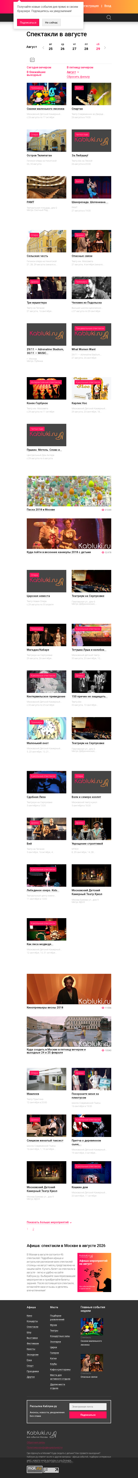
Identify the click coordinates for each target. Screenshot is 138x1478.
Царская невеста (38, 596)
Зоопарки (55, 1341)
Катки (53, 1358)
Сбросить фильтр (78, 76)
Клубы (53, 1364)
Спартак (77, 108)
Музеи (53, 1325)
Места (54, 1307)
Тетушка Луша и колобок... (89, 649)
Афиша (31, 1307)
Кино (29, 1315)
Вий (29, 843)
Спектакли (32, 1326)
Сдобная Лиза (36, 797)
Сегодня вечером (39, 67)
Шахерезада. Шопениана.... (90, 202)
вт (51, 46)
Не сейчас (51, 22)
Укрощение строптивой (87, 843)
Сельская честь (37, 256)
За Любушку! (80, 155)
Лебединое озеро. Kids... (43, 890)
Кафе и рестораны (60, 1369)
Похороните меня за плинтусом (85, 1095)
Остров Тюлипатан (39, 155)
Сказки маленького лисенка (45, 108)
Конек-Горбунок (37, 403)
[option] (51, 46)
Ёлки (29, 1360)
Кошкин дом (80, 1187)
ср (63, 46)
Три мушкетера (37, 302)
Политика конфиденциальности (45, 1447)
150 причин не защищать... (90, 696)
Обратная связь (36, 1442)
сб (98, 46)
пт (86, 46)
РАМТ (30, 202)
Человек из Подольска (87, 302)
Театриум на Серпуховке (88, 596)
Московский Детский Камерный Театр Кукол (87, 892)
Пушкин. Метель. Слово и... (44, 449)
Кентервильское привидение (46, 696)
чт (74, 46)
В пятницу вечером (80, 67)
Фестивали (33, 1343)
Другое (31, 1377)
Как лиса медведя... (40, 944)
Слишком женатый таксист (45, 1140)
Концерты (32, 1321)
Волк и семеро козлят (86, 797)
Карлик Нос (79, 403)
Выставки (32, 1338)
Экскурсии (32, 1354)
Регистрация (90, 6)
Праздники (33, 1371)
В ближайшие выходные (36, 73)
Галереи (54, 1352)
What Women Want (84, 349)
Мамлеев (33, 1093)
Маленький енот (38, 743)
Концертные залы (60, 1336)
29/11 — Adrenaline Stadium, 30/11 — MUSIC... (45, 351)
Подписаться (28, 22)
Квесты (31, 1349)
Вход (107, 6)
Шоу (29, 1332)
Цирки (53, 1347)
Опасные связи (82, 256)
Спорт (30, 1365)
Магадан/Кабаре (38, 649)
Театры (54, 1330)
